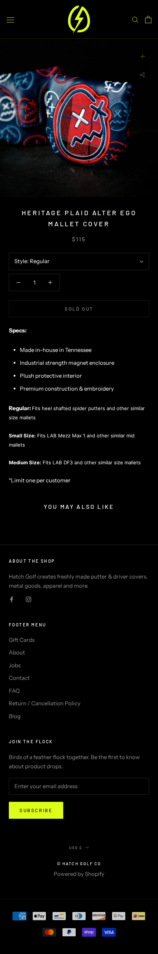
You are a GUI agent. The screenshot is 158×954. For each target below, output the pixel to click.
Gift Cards (22, 639)
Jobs (15, 665)
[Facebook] (11, 599)
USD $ (75, 847)
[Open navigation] (10, 19)
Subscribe (36, 810)
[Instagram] (28, 599)
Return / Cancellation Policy (44, 703)
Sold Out (79, 309)
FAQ (14, 690)
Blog (15, 716)
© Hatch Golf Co (79, 863)
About (17, 652)
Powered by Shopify (79, 873)
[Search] (135, 19)
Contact (19, 677)
